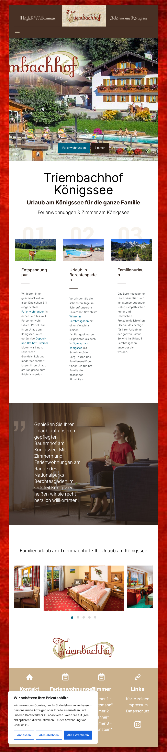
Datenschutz (137, 711)
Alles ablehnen (49, 735)
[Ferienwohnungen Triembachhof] (83, 16)
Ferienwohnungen (33, 311)
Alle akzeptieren (78, 735)
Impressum (137, 705)
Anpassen (24, 735)
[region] (53, 717)
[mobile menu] (17, 32)
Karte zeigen (137, 699)
